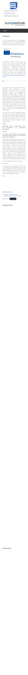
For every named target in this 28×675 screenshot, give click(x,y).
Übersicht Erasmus (6, 198)
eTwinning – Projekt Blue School (10, 194)
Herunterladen (13, 198)
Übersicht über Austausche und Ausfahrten (13, 196)
